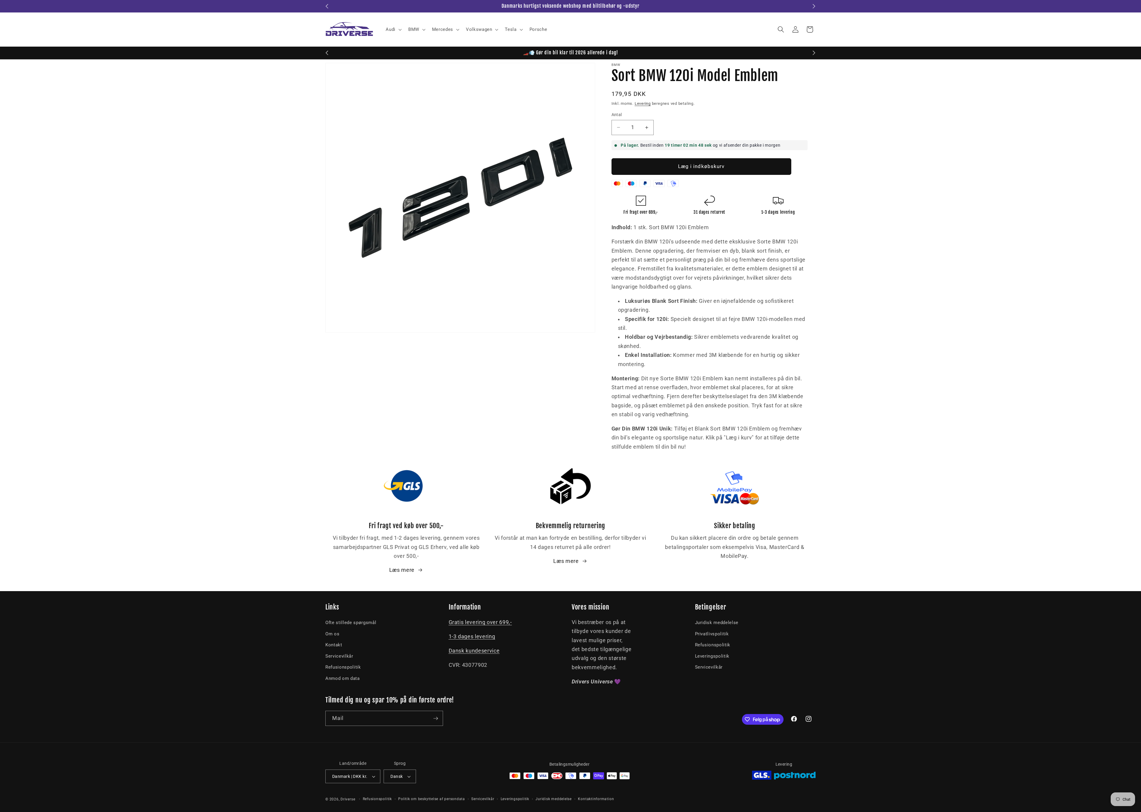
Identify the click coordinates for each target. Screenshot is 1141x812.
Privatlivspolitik (712, 634)
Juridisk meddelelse (717, 622)
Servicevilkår (339, 656)
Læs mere (402, 570)
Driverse (348, 799)
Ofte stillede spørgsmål (350, 622)
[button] (393, 29)
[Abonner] (435, 718)
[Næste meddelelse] (814, 6)
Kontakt (333, 645)
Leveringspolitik (712, 656)
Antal (617, 114)
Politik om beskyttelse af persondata (431, 799)
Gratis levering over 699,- (480, 622)
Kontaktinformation (596, 799)
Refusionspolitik (343, 667)
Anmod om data (342, 678)
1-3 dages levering (472, 637)
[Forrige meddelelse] (327, 6)
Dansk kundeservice (474, 651)
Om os (332, 634)
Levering (643, 103)
